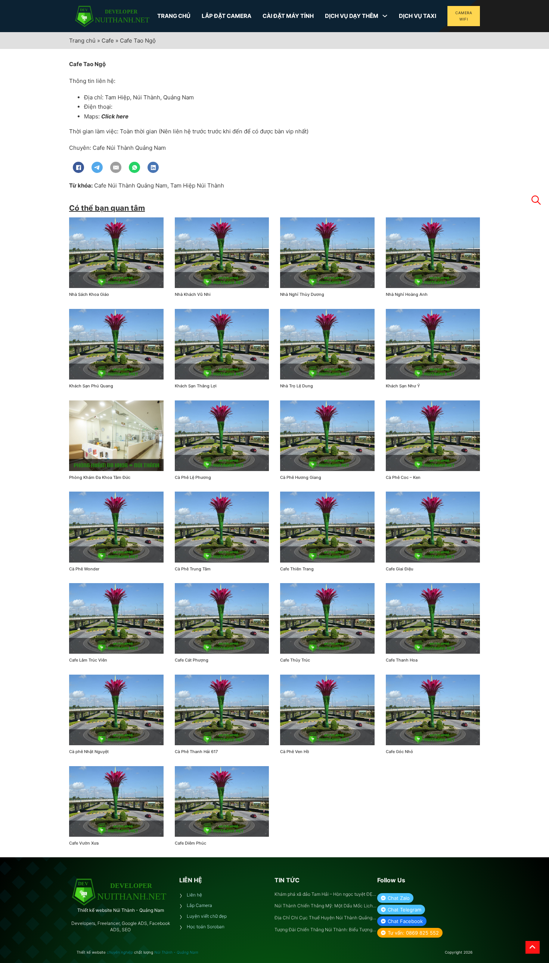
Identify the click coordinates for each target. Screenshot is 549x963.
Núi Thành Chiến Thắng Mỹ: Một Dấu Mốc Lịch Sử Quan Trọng (323, 906)
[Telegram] (97, 167)
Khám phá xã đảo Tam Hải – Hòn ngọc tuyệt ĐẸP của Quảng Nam (324, 894)
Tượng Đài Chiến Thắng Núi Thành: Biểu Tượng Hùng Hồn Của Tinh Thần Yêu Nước (323, 930)
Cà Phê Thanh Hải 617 (196, 751)
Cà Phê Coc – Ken (403, 477)
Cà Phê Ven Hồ (294, 751)
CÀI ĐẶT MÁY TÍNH (288, 15)
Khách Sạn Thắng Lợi (196, 385)
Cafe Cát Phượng (191, 660)
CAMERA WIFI (463, 15)
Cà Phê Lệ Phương (193, 477)
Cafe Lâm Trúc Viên (88, 660)
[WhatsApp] (134, 167)
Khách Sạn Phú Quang (91, 385)
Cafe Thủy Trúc (295, 660)
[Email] (115, 167)
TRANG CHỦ (173, 15)
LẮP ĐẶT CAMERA (226, 15)
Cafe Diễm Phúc (190, 843)
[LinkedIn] (153, 167)
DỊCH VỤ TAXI (417, 15)
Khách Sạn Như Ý (403, 385)
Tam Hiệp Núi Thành (197, 185)
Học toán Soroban (205, 926)
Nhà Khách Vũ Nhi (193, 294)
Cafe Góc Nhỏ (399, 751)
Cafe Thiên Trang (297, 569)
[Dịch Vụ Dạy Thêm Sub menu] (385, 16)
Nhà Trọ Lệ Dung (296, 385)
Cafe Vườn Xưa (84, 843)
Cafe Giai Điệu (399, 569)
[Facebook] (78, 167)
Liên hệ (194, 895)
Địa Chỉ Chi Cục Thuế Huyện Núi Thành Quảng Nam (323, 918)
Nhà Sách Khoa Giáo (89, 294)
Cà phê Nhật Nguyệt (89, 751)
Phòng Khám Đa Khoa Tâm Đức (99, 477)
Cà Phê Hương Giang (300, 477)
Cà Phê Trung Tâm (193, 569)
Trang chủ (82, 40)
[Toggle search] (536, 200)
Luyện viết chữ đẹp (207, 916)
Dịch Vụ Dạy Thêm (351, 15)
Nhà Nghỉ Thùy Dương (302, 294)
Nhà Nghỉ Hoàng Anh (407, 294)
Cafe (108, 40)
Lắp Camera (199, 905)
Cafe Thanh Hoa (402, 660)
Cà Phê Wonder (84, 569)
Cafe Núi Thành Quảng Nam (130, 185)
